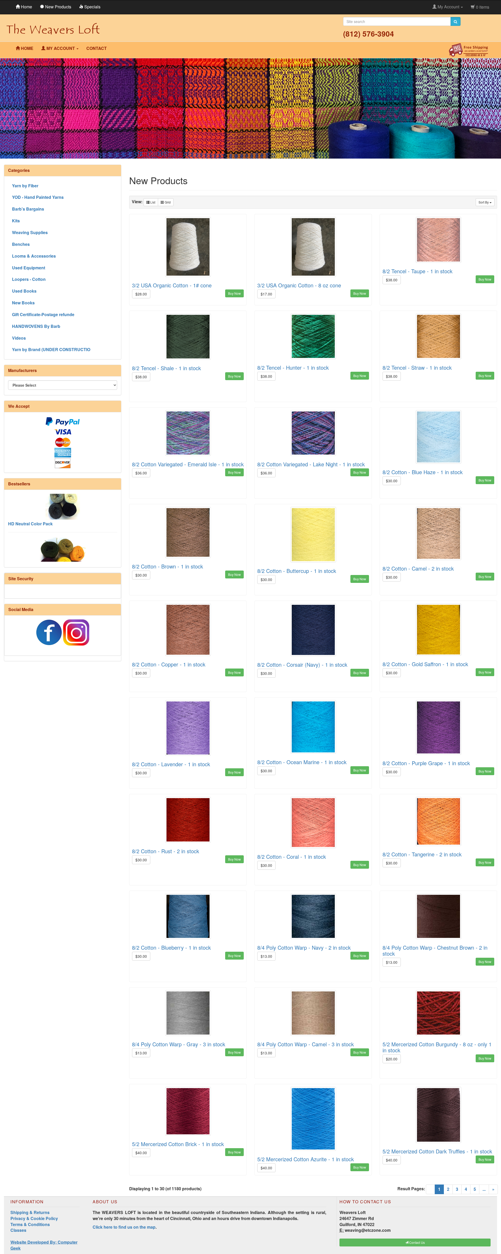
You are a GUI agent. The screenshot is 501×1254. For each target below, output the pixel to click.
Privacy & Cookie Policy (34, 1218)
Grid (167, 202)
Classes (18, 1230)
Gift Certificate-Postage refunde (43, 314)
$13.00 (266, 956)
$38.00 (391, 279)
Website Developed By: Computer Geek (43, 1245)
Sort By (484, 202)
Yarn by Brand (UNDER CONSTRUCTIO (51, 349)
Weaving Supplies (30, 232)
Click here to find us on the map (124, 1227)
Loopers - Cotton (29, 279)
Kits (16, 221)
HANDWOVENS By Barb (36, 326)
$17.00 (266, 294)
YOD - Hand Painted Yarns (38, 197)
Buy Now (234, 293)
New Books (23, 303)
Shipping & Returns (30, 1212)
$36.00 (141, 472)
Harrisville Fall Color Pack (33, 558)
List (152, 202)
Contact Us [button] (416, 1242)
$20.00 (391, 1058)
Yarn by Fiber (25, 186)
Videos (19, 338)
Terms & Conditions (30, 1224)
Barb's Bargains (28, 209)
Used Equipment (28, 268)
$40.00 (141, 1152)
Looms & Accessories (34, 256)
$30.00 (391, 480)
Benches (21, 244)
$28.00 (141, 294)
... (484, 1189)
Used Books (24, 291)
